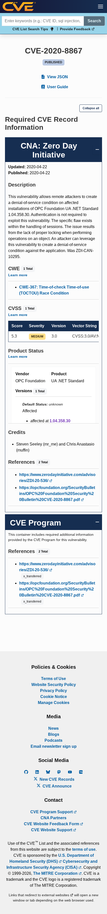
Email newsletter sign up (54, 746)
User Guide (57, 87)
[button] (101, 7)
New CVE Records (56, 779)
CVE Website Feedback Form (52, 824)
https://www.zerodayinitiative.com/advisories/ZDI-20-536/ (57, 477)
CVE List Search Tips (30, 29)
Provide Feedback (76, 29)
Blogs (53, 734)
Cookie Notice (53, 696)
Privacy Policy (53, 690)
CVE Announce (57, 786)
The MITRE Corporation (56, 873)
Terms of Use (53, 678)
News (53, 728)
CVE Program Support (52, 812)
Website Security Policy (53, 684)
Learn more (17, 275)
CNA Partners (53, 818)
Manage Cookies (53, 702)
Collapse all (91, 108)
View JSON (57, 77)
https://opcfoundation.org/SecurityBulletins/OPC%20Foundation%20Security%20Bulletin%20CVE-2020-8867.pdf (57, 494)
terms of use (84, 849)
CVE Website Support (52, 830)
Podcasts (53, 740)
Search (94, 21)
